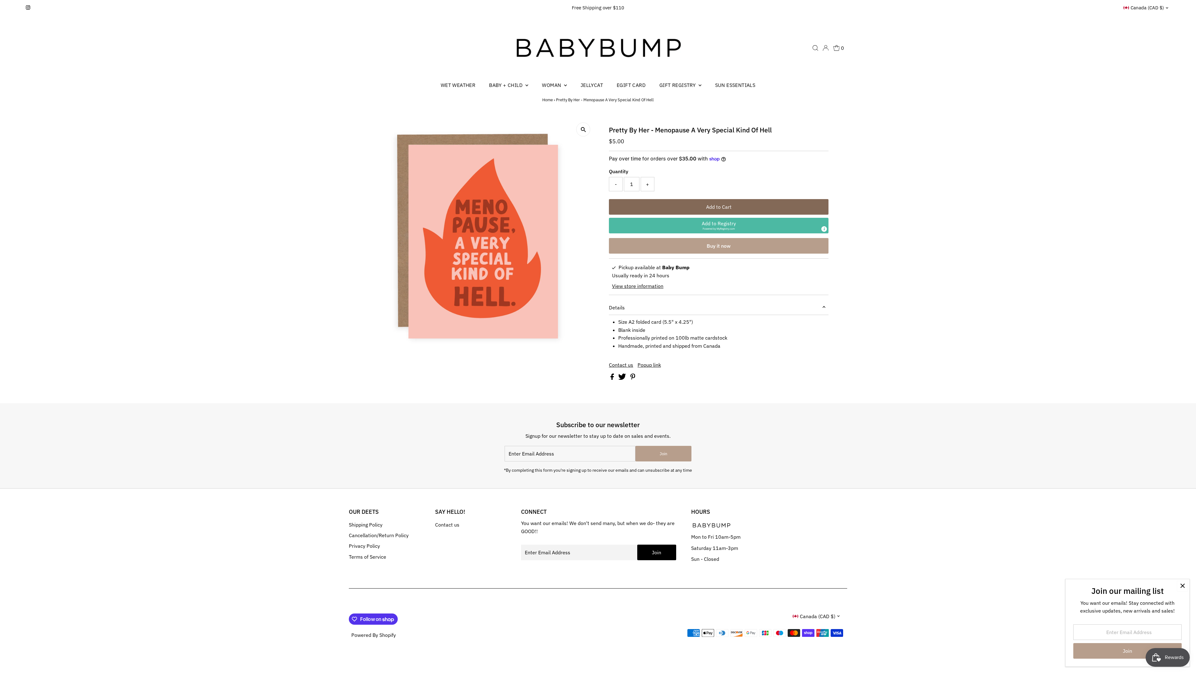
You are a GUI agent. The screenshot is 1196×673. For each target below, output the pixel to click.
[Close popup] (1182, 586)
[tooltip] (824, 229)
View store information (637, 286)
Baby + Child (506, 85)
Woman (552, 85)
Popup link (649, 364)
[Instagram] (28, 7)
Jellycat (592, 85)
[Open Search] (815, 48)
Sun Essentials (735, 85)
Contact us (621, 364)
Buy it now (719, 246)
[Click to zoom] (583, 129)
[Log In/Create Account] (825, 48)
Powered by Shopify (373, 635)
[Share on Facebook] (612, 378)
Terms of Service (367, 557)
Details (617, 307)
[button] (718, 225)
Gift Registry (678, 85)
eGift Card (631, 85)
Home (547, 100)
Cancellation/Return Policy (379, 535)
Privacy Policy (364, 546)
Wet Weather (458, 85)
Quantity (618, 171)
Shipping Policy (365, 525)
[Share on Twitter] (622, 378)
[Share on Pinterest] (632, 378)
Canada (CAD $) (1147, 8)
